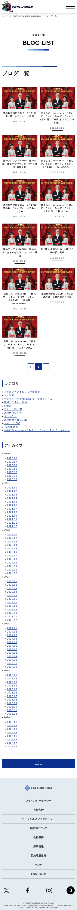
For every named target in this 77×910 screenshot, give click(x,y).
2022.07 (12, 555)
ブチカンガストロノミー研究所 (22, 391)
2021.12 (12, 526)
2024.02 (12, 631)
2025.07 (12, 696)
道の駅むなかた (13, 413)
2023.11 (12, 616)
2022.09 (12, 562)
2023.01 (12, 581)
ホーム (5, 16)
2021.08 (12, 512)
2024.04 (12, 638)
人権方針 (38, 809)
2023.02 (12, 585)
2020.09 (12, 469)
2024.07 (12, 649)
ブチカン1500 (12, 423)
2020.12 (12, 479)
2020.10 (12, 472)
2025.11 (12, 710)
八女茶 (8, 405)
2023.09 (12, 609)
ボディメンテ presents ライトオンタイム (28, 398)
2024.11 (12, 663)
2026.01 (12, 722)
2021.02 (12, 491)
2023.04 (12, 592)
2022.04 (12, 545)
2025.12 (12, 713)
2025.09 (12, 703)
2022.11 (12, 569)
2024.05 (12, 642)
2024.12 (12, 667)
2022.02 (12, 538)
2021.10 (12, 519)
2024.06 (12, 645)
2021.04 (12, 498)
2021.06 (12, 505)
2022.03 (12, 541)
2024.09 (12, 656)
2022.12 (12, 573)
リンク (38, 864)
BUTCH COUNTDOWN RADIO (27, 16)
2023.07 (12, 602)
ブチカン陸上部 (13, 409)
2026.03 (12, 729)
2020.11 (12, 476)
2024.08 (12, 652)
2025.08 (12, 699)
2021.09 (12, 515)
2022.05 (12, 548)
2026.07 (12, 743)
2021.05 (12, 501)
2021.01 (12, 487)
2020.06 (12, 458)
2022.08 (12, 559)
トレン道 (9, 395)
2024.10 (12, 660)
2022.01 (12, 534)
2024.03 (12, 635)
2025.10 (12, 706)
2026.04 (12, 732)
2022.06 (12, 552)
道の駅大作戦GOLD (15, 420)
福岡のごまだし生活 (15, 402)
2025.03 (12, 682)
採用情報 (38, 846)
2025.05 (12, 689)
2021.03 (12, 494)
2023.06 (12, 599)
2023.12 (12, 620)
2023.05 (12, 595)
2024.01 (12, 628)
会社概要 (38, 837)
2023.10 (12, 613)
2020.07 (12, 462)
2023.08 (12, 606)
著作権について (38, 828)
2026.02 (12, 725)
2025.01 (12, 675)
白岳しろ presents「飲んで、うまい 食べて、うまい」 (37, 430)
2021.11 (12, 522)
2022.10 (12, 566)
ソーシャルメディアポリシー (38, 819)
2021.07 (12, 508)
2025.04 (12, 685)
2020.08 (12, 465)
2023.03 (12, 588)
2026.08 (12, 746)
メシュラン (10, 416)
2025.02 (12, 678)
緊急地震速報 (38, 855)
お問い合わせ (38, 873)
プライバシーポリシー (38, 800)
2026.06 (12, 739)
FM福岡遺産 (11, 427)
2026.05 (12, 736)
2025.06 (12, 692)
